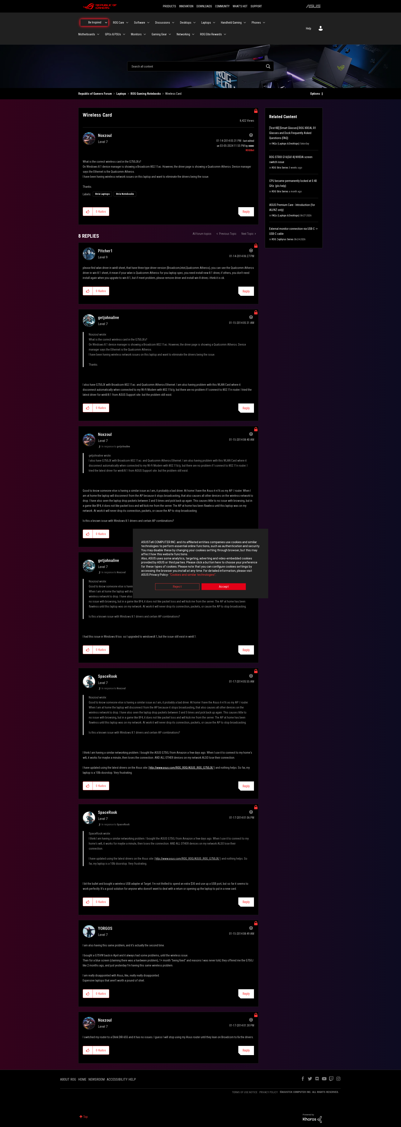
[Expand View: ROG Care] (127, 23)
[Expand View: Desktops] (194, 23)
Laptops (121, 93)
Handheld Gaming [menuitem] (231, 22)
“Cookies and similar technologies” (192, 575)
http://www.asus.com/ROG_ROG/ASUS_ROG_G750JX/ (181, 767)
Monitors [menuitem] (136, 34)
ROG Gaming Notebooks (146, 93)
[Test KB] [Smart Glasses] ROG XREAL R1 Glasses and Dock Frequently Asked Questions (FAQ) (292, 133)
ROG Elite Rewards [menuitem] (211, 34)
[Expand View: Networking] (193, 34)
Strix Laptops (102, 194)
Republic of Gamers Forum (95, 93)
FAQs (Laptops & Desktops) (285, 143)
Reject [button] (177, 586)
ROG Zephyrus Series (282, 239)
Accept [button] (224, 586)
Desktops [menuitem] (185, 22)
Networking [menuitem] (183, 34)
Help (308, 28)
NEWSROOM (96, 1079)
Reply (246, 212)
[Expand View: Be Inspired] (106, 22)
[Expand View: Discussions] (173, 23)
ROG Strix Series (280, 167)
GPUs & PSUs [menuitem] (113, 34)
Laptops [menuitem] (206, 22)
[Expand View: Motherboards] (98, 34)
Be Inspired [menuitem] (94, 22)
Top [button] (85, 1116)
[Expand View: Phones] (264, 23)
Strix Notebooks (125, 194)
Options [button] (315, 93)
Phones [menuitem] (256, 22)
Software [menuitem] (139, 22)
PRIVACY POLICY (268, 1092)
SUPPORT (256, 6)
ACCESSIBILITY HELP (121, 1079)
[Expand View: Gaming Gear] (170, 34)
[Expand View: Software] (148, 23)
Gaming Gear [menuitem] (159, 34)
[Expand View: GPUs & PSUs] (124, 34)
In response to (116, 446)
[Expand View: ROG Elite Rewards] (225, 34)
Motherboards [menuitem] (86, 34)
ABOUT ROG (68, 1079)
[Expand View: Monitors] (145, 34)
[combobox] (200, 66)
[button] (88, 211)
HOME (82, 1079)
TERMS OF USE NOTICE (244, 1092)
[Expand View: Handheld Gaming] (245, 23)
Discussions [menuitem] (162, 22)
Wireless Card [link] (173, 93)
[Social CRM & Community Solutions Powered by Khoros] (312, 1118)
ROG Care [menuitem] (118, 22)
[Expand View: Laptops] (214, 23)
